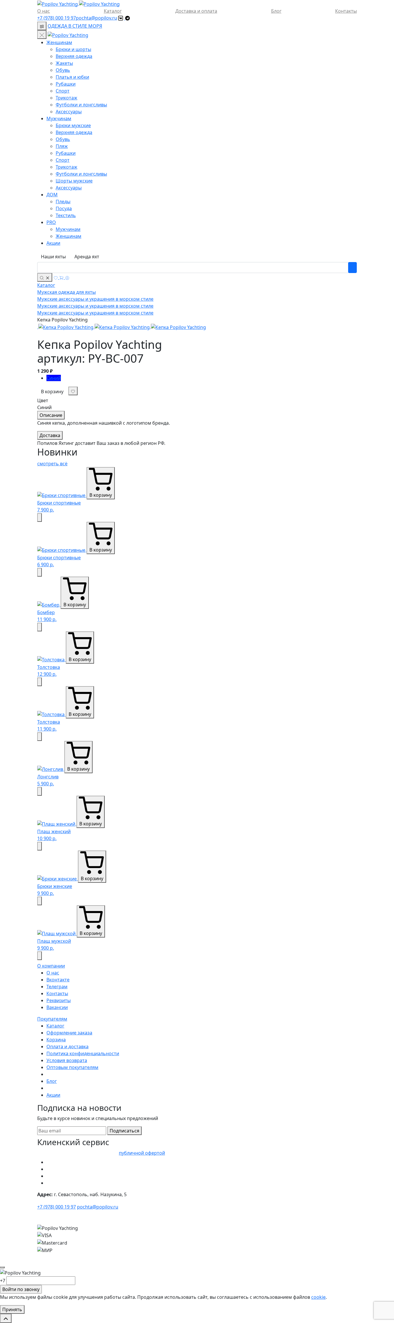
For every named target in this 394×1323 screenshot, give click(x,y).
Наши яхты (53, 256)
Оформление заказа (69, 1033)
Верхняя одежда (74, 56)
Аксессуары (69, 111)
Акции (53, 243)
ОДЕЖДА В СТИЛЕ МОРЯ (75, 26)
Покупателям (52, 1019)
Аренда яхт (86, 256)
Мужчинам (58, 118)
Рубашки (66, 84)
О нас (43, 11)
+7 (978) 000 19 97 (56, 18)
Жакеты (64, 63)
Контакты (346, 11)
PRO (51, 222)
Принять (12, 1309)
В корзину (52, 391)
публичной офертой (142, 1153)
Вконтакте (58, 979)
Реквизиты (58, 1000)
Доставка (50, 435)
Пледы (63, 201)
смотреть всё (52, 463)
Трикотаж (66, 98)
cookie (318, 1297)
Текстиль (66, 215)
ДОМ (52, 194)
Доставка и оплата (196, 11)
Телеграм (56, 986)
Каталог (113, 11)
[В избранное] (39, 517)
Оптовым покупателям (72, 1067)
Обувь (63, 70)
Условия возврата (66, 1060)
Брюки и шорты (73, 49)
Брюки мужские (73, 125)
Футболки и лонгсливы (81, 104)
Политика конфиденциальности (82, 1053)
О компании (51, 966)
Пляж (62, 146)
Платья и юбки (72, 77)
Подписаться (124, 1131)
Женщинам (59, 42)
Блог (276, 11)
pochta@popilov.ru (96, 18)
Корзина (56, 1039)
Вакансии (57, 1007)
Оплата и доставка (67, 1046)
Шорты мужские (74, 181)
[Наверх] (6, 1318)
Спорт (63, 91)
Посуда (64, 208)
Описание (51, 415)
